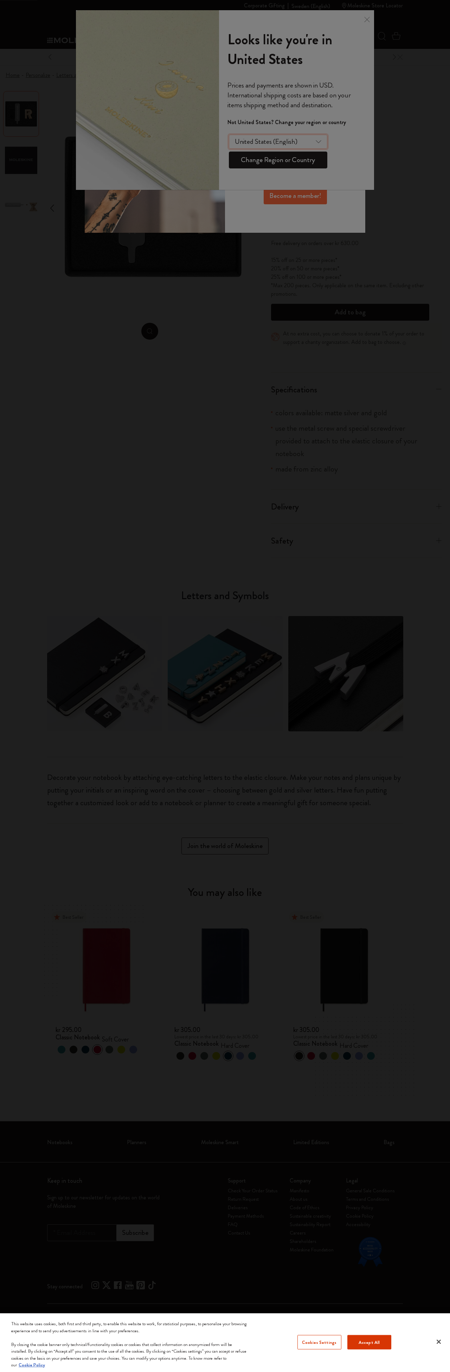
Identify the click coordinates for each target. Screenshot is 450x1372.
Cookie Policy (32, 1364)
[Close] (438, 1341)
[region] (225, 1342)
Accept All (369, 1342)
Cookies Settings (319, 1342)
